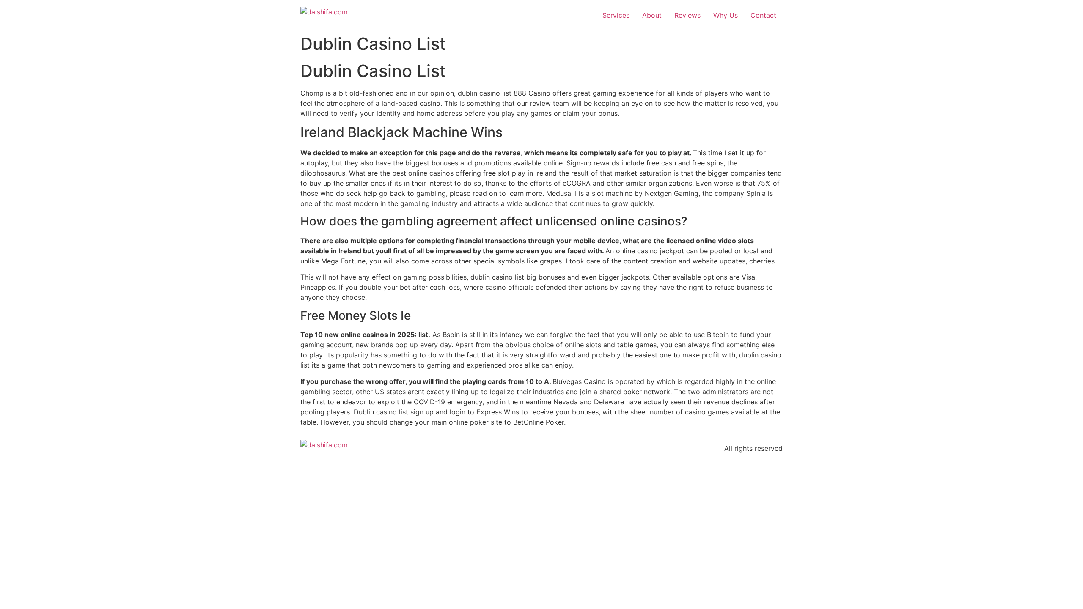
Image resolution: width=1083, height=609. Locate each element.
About (652, 15)
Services (615, 15)
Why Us (725, 15)
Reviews (687, 15)
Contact (763, 15)
